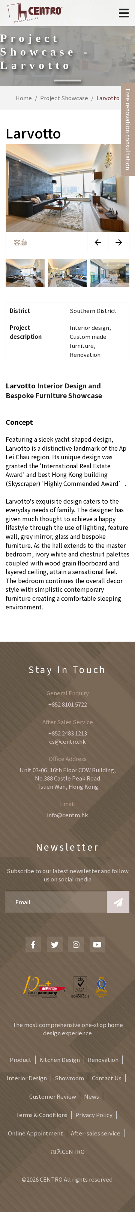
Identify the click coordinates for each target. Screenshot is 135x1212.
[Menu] (123, 13)
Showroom (69, 1078)
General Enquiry (67, 693)
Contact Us (107, 1078)
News (91, 1096)
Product (21, 1059)
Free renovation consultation (128, 129)
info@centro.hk (67, 815)
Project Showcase (64, 98)
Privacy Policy (93, 1115)
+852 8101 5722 (67, 704)
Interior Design (27, 1078)
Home (23, 98)
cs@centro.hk (67, 741)
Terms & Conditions (42, 1115)
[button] (97, 242)
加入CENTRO (68, 1151)
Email (67, 803)
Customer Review (52, 1096)
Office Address (68, 758)
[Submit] (118, 902)
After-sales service (95, 1133)
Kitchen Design (59, 1059)
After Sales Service (67, 722)
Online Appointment (35, 1133)
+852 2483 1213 (67, 733)
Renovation (103, 1059)
